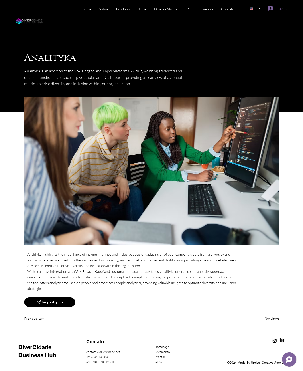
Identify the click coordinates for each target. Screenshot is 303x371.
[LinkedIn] (282, 340)
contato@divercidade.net (103, 352)
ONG (158, 361)
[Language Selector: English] (255, 9)
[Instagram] (274, 340)
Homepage (162, 347)
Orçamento (162, 352)
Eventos (160, 357)
